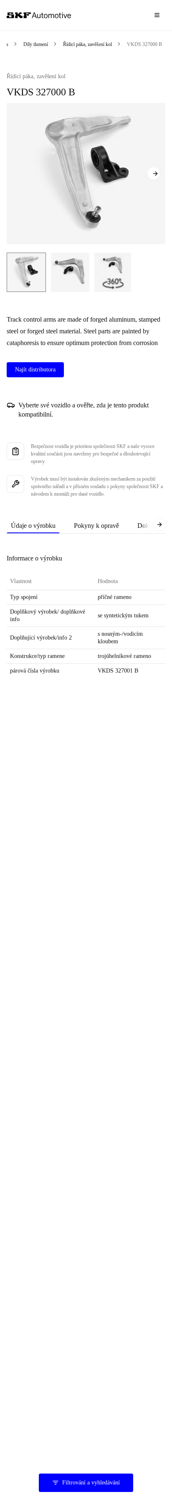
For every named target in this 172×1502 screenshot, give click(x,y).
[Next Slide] (153, 173)
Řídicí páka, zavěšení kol (87, 44)
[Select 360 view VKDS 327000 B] (112, 272)
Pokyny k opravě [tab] (96, 525)
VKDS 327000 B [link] (144, 44)
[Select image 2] (70, 272)
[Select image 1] (26, 272)
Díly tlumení (35, 44)
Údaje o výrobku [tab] (33, 525)
